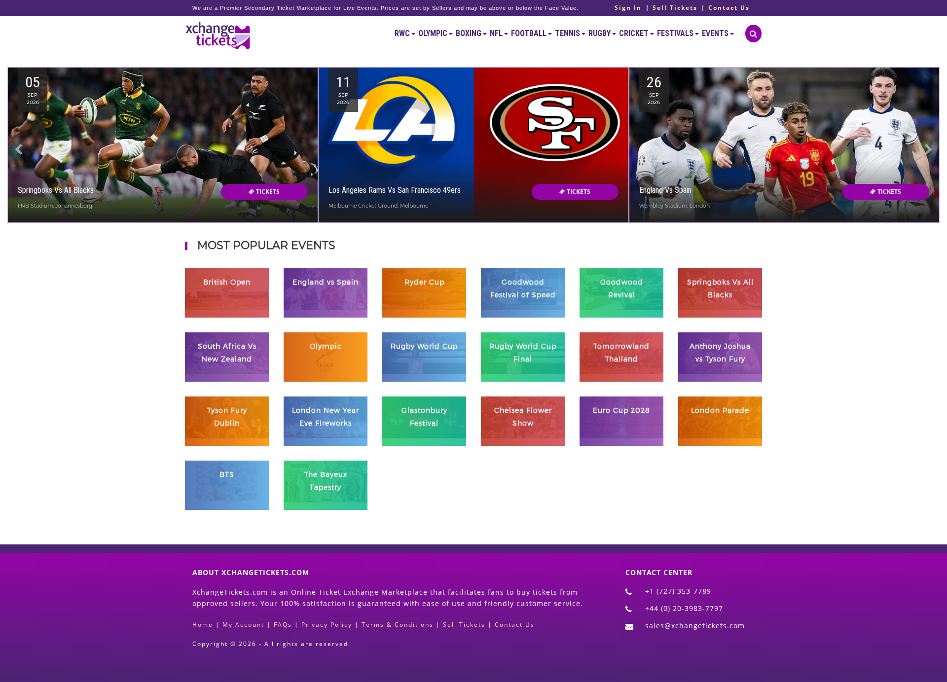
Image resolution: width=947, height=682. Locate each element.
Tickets (267, 191)
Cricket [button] (634, 33)
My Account (243, 624)
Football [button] (529, 33)
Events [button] (716, 33)
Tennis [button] (568, 33)
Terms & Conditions (398, 624)
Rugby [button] (600, 33)
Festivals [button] (676, 33)
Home (202, 624)
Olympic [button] (433, 33)
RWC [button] (403, 33)
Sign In (628, 8)
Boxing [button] (469, 33)
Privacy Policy (326, 624)
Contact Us (729, 8)
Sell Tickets (675, 8)
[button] (18, 170)
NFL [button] (497, 33)
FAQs (283, 624)
